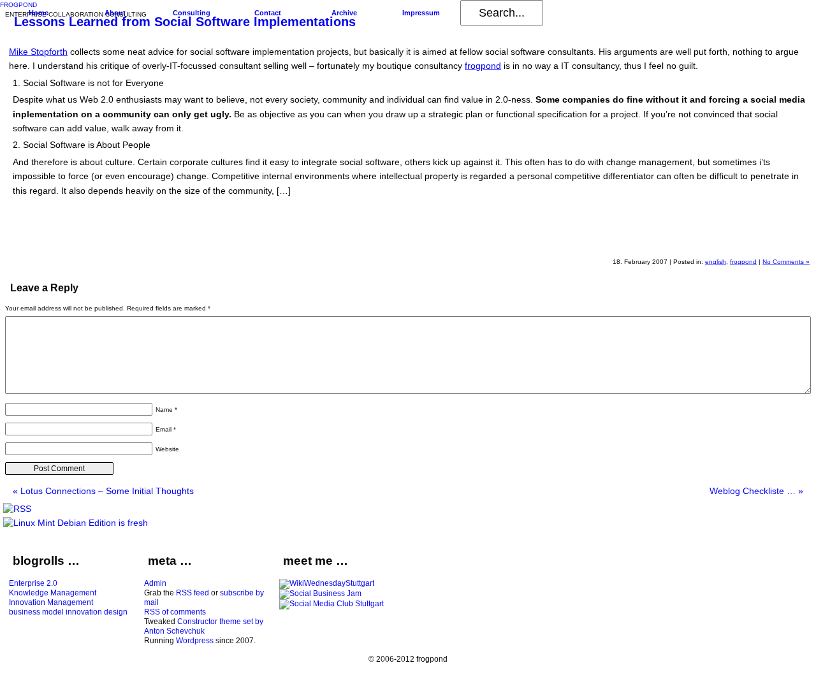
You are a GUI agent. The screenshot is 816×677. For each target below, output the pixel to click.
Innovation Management (51, 602)
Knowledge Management (52, 592)
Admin (155, 583)
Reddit (702, 239)
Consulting (191, 13)
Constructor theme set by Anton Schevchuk (203, 626)
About (115, 13)
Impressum (421, 13)
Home (38, 13)
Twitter (794, 239)
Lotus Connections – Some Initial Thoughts (103, 491)
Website (167, 449)
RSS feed (192, 592)
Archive (344, 13)
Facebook (763, 239)
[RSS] (17, 509)
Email (166, 429)
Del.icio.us (733, 239)
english (715, 261)
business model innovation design (68, 612)
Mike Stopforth (38, 52)
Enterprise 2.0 (33, 583)
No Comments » (786, 261)
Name (166, 409)
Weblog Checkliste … (756, 491)
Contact (267, 13)
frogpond (483, 66)
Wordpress (195, 640)
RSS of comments (175, 612)
